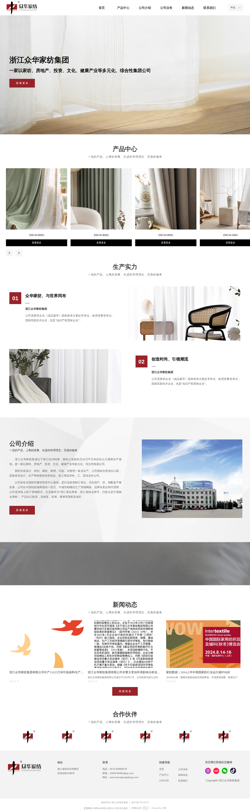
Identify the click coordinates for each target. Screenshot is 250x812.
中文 (233, 7)
